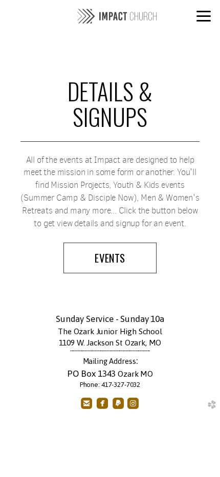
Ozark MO (135, 373)
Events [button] (110, 258)
